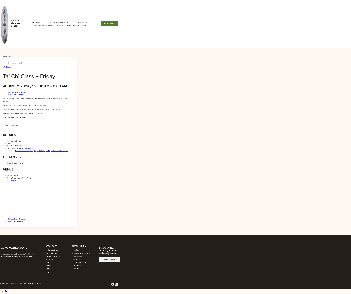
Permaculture (39, 25)
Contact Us (49, 269)
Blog (69, 25)
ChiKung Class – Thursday (16, 92)
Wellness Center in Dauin (59, 151)
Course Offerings (51, 253)
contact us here (19, 118)
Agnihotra (75, 269)
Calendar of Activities (53, 256)
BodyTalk (75, 250)
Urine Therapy (77, 256)
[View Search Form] (97, 24)
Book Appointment (52, 250)
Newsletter (49, 260)
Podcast (48, 266)
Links (84, 25)
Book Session (109, 24)
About (39, 22)
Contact (76, 25)
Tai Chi (33, 149)
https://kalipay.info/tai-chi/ (33, 114)
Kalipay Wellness (25, 149)
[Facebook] (112, 284)
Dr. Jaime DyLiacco (79, 263)
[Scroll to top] (2, 292)
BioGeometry (76, 266)
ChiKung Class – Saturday (16, 95)
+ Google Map (11, 180)
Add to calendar (13, 125)
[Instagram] (116, 284)
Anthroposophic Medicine (81, 253)
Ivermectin (76, 260)
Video (47, 263)
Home (32, 22)
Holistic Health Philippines (24, 151)
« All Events (7, 67)
